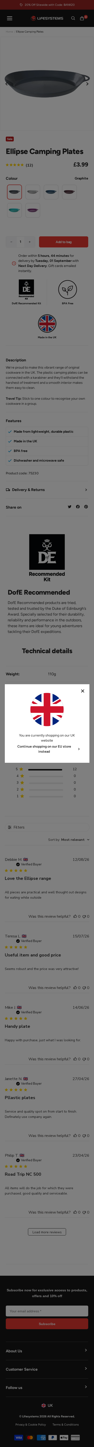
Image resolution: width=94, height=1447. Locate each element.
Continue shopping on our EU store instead (44, 749)
